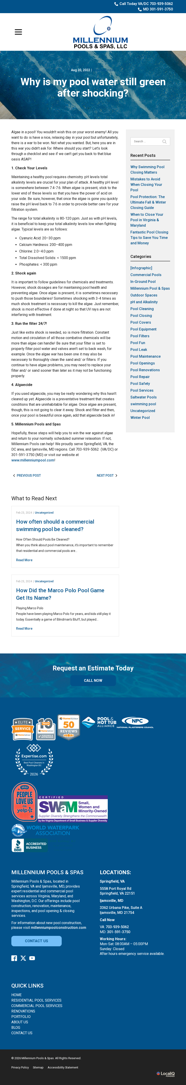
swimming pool (143, 404)
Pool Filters (139, 336)
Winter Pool (140, 417)
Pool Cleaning (142, 309)
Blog (15, 1027)
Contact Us (36, 941)
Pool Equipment (143, 329)
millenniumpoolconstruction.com (58, 927)
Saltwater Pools (143, 397)
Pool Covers (140, 322)
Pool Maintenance (145, 356)
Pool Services (142, 390)
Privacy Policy (20, 1067)
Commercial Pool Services (36, 1006)
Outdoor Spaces (143, 295)
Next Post (105, 475)
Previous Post (29, 475)
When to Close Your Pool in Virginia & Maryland (146, 220)
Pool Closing (141, 315)
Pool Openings (142, 363)
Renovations (23, 1011)
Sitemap (38, 1067)
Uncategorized (104, 70)
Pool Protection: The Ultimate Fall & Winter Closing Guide (148, 202)
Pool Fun (137, 343)
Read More (24, 560)
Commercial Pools (146, 275)
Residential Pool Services (36, 1000)
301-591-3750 (118, 932)
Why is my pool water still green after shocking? (93, 87)
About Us (19, 1022)
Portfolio (21, 1017)
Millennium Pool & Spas (150, 288)
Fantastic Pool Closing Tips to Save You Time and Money (149, 237)
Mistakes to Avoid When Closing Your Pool (146, 184)
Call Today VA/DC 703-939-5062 (146, 4)
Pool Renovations (145, 370)
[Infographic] (141, 268)
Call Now (93, 680)
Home (16, 995)
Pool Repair (140, 377)
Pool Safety (140, 383)
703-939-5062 (117, 927)
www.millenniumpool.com (32, 460)
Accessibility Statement (63, 1067)
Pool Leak (138, 349)
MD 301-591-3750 (158, 9)
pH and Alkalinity (144, 302)
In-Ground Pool (143, 281)
